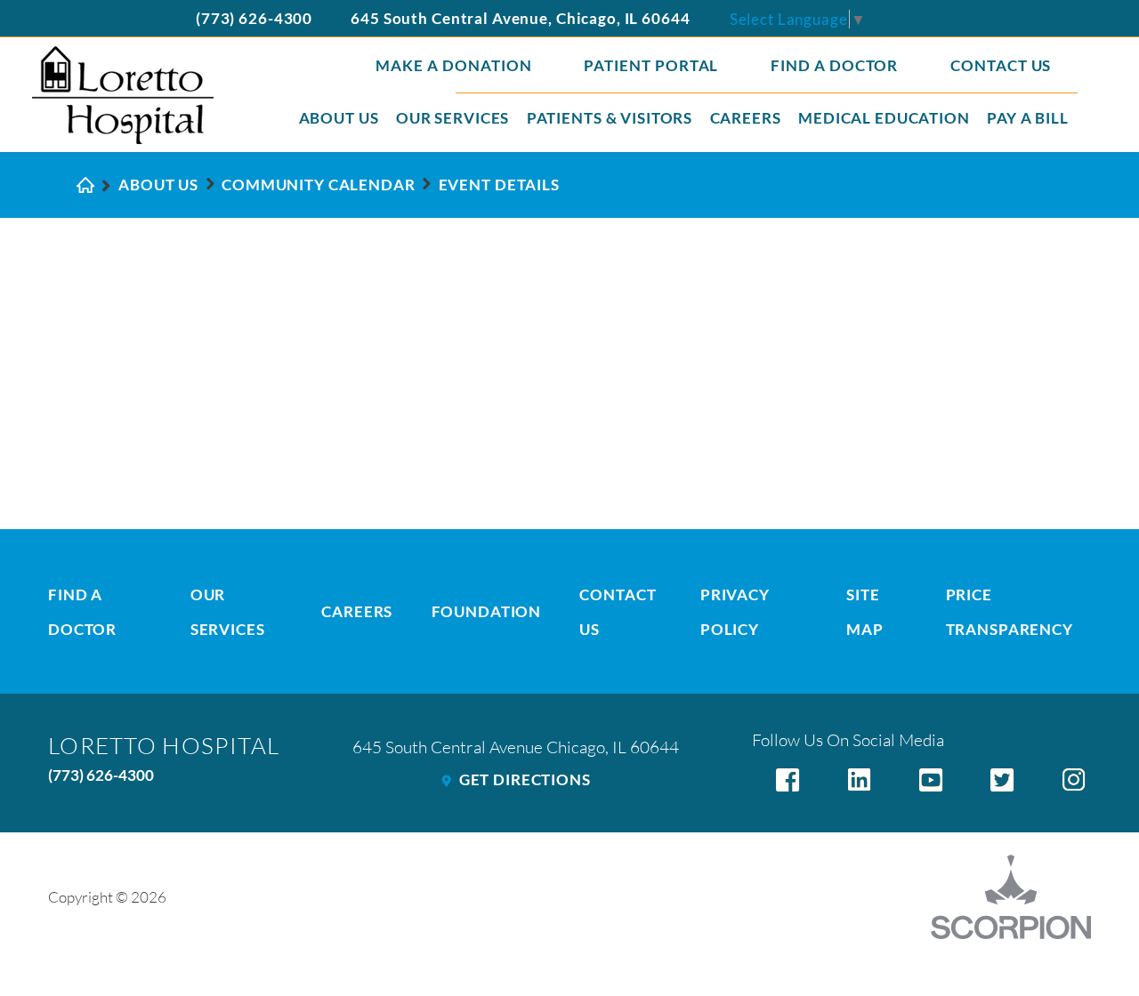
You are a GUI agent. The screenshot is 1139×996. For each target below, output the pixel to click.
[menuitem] (339, 119)
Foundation (487, 611)
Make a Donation (454, 65)
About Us (339, 117)
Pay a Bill (1028, 117)
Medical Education (884, 117)
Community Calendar (319, 184)
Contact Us (1001, 65)
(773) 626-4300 (254, 18)
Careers (745, 117)
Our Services (452, 117)
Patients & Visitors (609, 117)
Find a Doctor (835, 65)
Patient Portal (651, 65)
